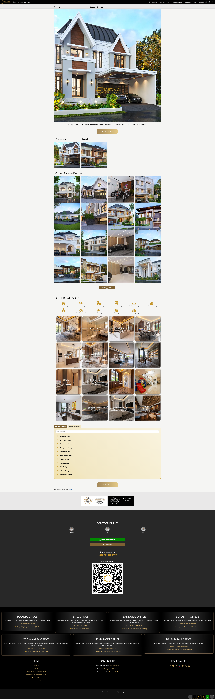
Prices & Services (177, 2)
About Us (188, 2)
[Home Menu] (149, 2)
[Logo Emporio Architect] (6, 2)
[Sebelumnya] (190, 697)
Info (195, 2)
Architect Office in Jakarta (27, 623)
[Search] (212, 2)
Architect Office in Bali (80, 625)
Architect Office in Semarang (107, 648)
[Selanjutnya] (212, 697)
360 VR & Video (164, 2)
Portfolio (154, 2)
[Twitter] (186, 666)
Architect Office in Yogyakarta (36, 648)
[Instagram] (173, 666)
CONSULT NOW (107, 485)
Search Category (74, 426)
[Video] (199, 697)
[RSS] (189, 666)
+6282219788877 (27, 2)
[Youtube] (177, 666)
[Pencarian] (194, 697)
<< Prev (103, 287)
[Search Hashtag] (59, 7)
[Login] (206, 2)
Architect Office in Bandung (134, 625)
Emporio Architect (100, 692)
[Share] (203, 697)
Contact (201, 2)
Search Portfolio (60, 426)
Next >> (111, 287)
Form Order (107, 544)
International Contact (108, 539)
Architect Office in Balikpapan (179, 646)
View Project (107, 131)
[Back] (55, 7)
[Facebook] (170, 666)
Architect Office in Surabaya (187, 623)
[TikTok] (180, 666)
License (70, 489)
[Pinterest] (183, 666)
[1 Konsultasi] (207, 697)
